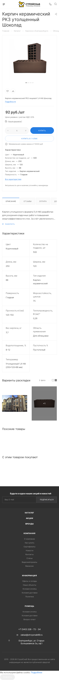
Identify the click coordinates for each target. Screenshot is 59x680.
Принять (7, 677)
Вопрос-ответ (29, 619)
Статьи (29, 558)
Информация (29, 575)
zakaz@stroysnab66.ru (32, 635)
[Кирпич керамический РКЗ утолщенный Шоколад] (14, 403)
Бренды (29, 524)
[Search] (55, 4)
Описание (11, 201)
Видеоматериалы (29, 562)
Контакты (29, 554)
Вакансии (29, 566)
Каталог (29, 513)
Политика (29, 596)
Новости (29, 550)
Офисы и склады (29, 581)
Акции (29, 518)
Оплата (43, 201)
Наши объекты (29, 585)
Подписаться (47, 500)
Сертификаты (29, 546)
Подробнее (36, 672)
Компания (29, 533)
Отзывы (28, 201)
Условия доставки (29, 593)
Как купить (29, 543)
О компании (29, 539)
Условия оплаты (30, 589)
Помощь (29, 606)
